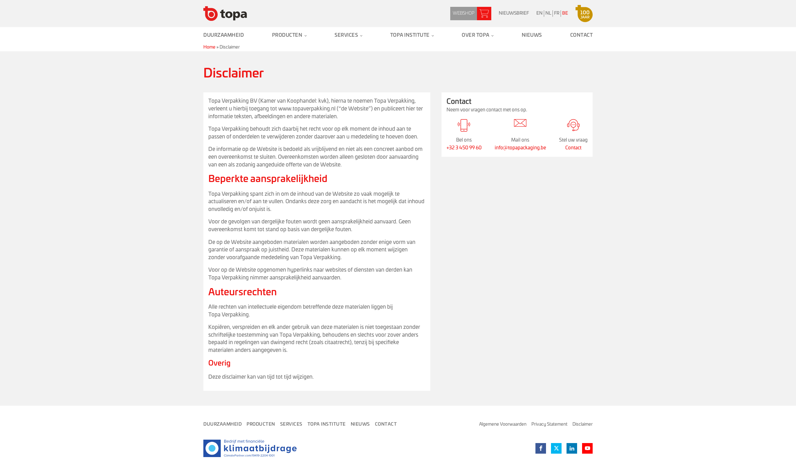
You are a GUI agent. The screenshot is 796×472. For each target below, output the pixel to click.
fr (556, 13)
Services (346, 35)
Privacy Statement (549, 424)
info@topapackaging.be (520, 148)
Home (209, 47)
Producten (287, 35)
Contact (581, 35)
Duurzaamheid (223, 35)
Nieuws (532, 35)
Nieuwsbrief (514, 13)
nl (548, 13)
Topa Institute (410, 35)
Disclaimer (582, 424)
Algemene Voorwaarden (502, 424)
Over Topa (475, 35)
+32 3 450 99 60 (464, 148)
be (565, 13)
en (539, 13)
